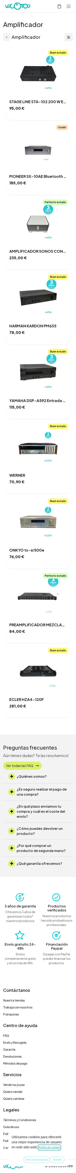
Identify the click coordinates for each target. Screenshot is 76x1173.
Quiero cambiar (13, 1098)
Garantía (9, 1049)
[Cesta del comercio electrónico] (59, 6)
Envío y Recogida (14, 1042)
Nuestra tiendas (14, 1000)
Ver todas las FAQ (20, 765)
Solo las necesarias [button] (36, 1159)
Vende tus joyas (14, 1085)
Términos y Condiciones (19, 1120)
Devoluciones (12, 1056)
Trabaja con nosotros (18, 1007)
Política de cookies (49, 1147)
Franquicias (11, 1014)
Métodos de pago (15, 1063)
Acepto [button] (57, 1159)
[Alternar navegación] (68, 6)
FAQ (6, 1035)
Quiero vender (13, 1091)
